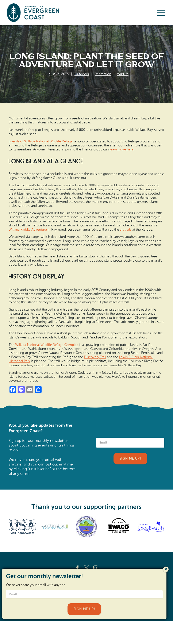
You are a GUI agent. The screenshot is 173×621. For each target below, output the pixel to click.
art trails (125, 229)
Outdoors (81, 74)
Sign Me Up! (130, 458)
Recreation (103, 74)
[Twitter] (86, 568)
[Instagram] (95, 568)
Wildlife (122, 74)
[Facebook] (77, 568)
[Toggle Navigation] (161, 13)
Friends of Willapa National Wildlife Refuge (41, 141)
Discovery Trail (95, 357)
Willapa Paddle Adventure (28, 229)
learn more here (121, 149)
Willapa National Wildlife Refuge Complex (46, 345)
